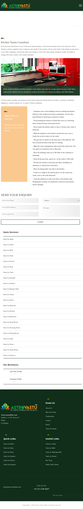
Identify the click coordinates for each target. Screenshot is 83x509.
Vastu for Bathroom (9, 316)
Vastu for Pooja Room (10, 322)
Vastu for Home (8, 300)
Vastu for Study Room (10, 350)
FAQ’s (48, 424)
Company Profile (15, 379)
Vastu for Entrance (9, 355)
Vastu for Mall (8, 250)
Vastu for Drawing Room (11, 328)
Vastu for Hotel (8, 256)
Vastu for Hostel (8, 294)
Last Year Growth (16, 371)
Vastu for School (8, 261)
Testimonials (50, 416)
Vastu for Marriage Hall (53, 452)
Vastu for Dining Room (11, 333)
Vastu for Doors (8, 344)
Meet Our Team (51, 412)
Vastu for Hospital (9, 278)
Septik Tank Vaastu (52, 464)
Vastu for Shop (8, 267)
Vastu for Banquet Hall (10, 289)
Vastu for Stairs (8, 339)
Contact (48, 420)
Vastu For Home (51, 429)
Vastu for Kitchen (9, 311)
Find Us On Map (9, 428)
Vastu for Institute (9, 283)
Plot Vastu (49, 460)
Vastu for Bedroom (9, 305)
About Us (49, 408)
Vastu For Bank (8, 239)
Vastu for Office (8, 245)
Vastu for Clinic (8, 272)
